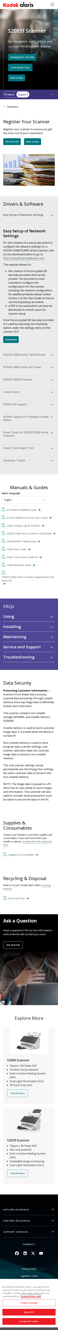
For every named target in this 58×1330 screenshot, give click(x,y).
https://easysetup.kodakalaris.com (23, 258)
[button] (50, 94)
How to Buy (16, 77)
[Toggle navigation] (52, 4)
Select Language (11, 493)
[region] (29, 1303)
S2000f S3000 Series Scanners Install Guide (29, 533)
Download (11, 339)
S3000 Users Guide (16, 549)
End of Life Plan (16, 898)
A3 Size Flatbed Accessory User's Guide (27, 517)
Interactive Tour (20, 67)
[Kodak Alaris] (18, 4)
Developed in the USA (22, 57)
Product (10, 94)
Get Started (12, 141)
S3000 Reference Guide (19, 565)
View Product (17, 1093)
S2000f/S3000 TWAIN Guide (21, 541)
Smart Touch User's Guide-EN (22, 557)
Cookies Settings (29, 1302)
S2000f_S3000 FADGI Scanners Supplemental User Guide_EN (28, 578)
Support (23, 94)
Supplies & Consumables (21, 854)
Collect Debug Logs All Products (23, 525)
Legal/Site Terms (29, 1275)
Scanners (12, 106)
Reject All (29, 1312)
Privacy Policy (29, 1268)
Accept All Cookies (29, 1321)
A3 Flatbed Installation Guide (22, 509)
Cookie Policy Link (30, 1296)
